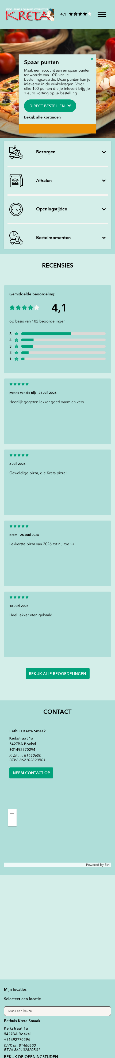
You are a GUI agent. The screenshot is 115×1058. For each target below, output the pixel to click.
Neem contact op (31, 772)
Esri (107, 865)
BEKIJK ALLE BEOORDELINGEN (57, 673)
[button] (12, 813)
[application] (57, 836)
